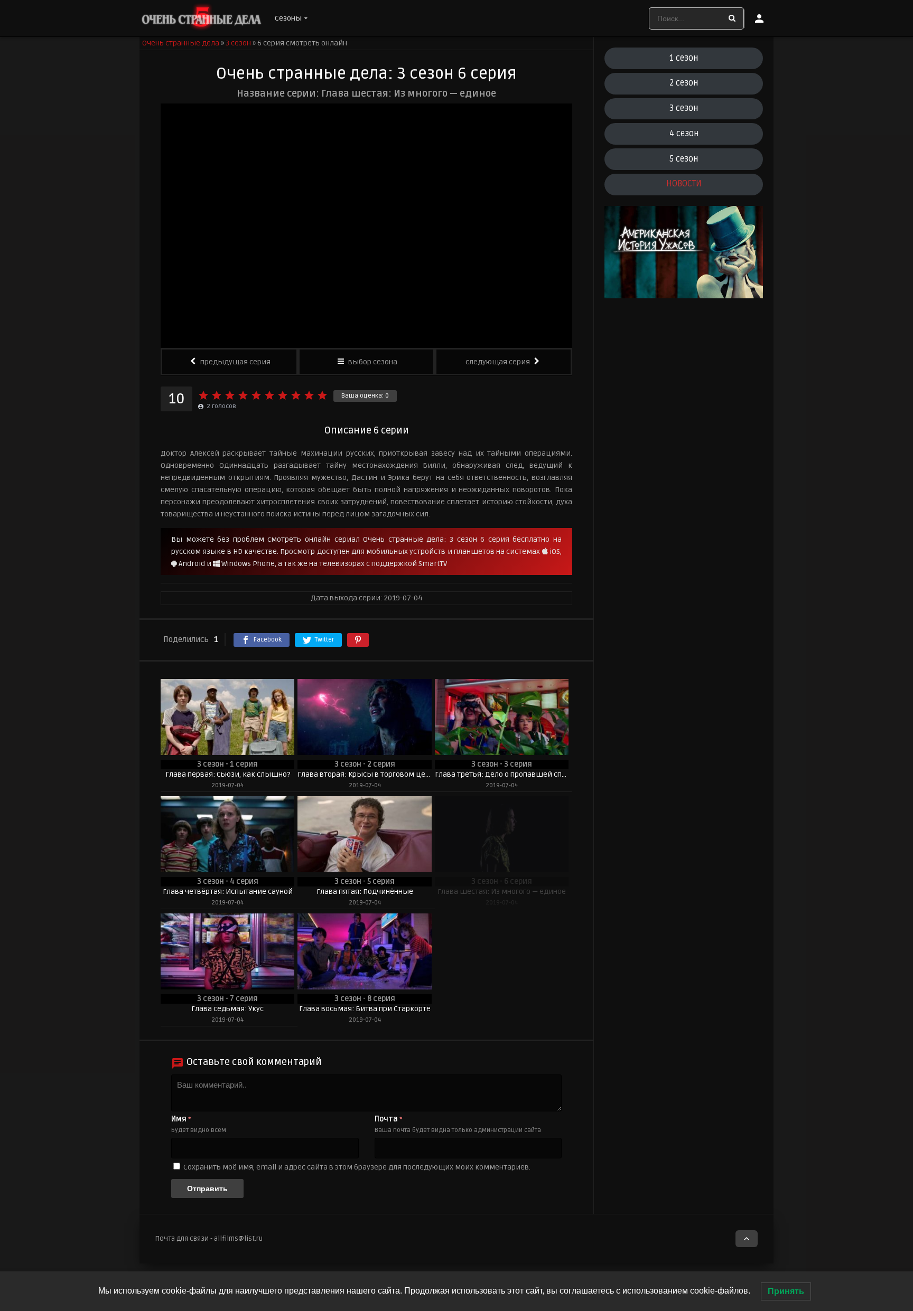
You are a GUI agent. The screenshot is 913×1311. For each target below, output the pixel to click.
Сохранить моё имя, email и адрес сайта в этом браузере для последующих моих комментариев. (356, 1167)
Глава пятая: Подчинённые (364, 891)
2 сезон (683, 83)
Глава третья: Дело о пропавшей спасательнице (502, 774)
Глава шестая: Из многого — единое (501, 891)
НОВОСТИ (684, 183)
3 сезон (683, 108)
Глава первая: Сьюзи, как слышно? (227, 774)
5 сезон (683, 159)
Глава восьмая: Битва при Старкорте (365, 1008)
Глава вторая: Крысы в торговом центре (364, 774)
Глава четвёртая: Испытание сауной (228, 891)
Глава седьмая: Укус (227, 1008)
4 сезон (683, 133)
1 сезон (683, 58)
